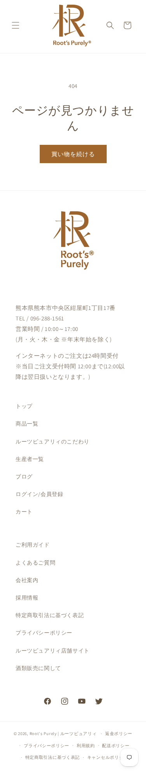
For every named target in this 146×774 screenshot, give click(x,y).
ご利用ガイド (33, 544)
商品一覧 (27, 423)
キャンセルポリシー (107, 757)
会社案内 (27, 580)
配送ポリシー (115, 745)
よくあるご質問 (35, 562)
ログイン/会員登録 (39, 494)
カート (24, 511)
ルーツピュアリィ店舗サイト (53, 650)
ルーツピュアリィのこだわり (53, 441)
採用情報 (27, 597)
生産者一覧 (30, 459)
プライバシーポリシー (44, 632)
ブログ (24, 476)
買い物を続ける (73, 154)
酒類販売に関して (38, 668)
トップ (24, 406)
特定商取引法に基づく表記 (50, 615)
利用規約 (86, 745)
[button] (15, 25)
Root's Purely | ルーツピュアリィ (63, 733)
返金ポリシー (118, 733)
